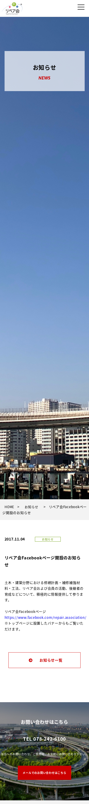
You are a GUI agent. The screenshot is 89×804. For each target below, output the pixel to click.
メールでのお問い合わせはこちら (44, 773)
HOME (9, 506)
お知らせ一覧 (51, 660)
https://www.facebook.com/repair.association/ (45, 617)
